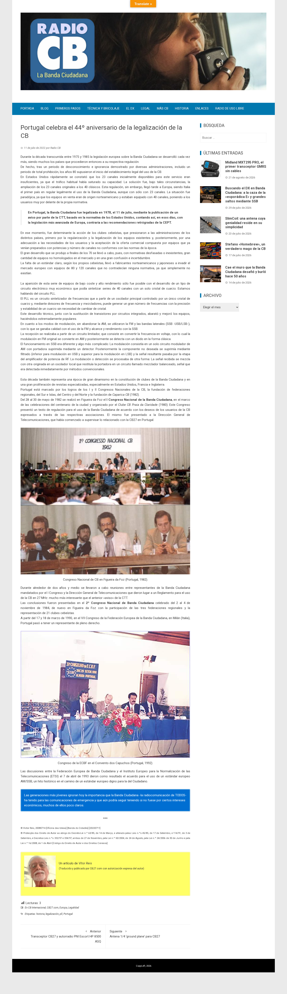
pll (61, 913)
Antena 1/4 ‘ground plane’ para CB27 (135, 933)
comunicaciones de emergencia (72, 800)
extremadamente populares (57, 319)
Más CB (162, 108)
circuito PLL (47, 293)
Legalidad (73, 907)
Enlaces (202, 108)
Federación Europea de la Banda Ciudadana (137, 618)
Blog (45, 108)
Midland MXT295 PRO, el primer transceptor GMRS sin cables (245, 166)
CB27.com (52, 907)
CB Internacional (37, 907)
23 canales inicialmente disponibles (128, 177)
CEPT (167, 222)
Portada (27, 108)
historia (40, 913)
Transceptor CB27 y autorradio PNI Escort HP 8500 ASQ (66, 936)
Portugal (68, 913)
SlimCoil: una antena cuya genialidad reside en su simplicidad (245, 222)
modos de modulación (59, 324)
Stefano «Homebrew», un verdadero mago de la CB (245, 246)
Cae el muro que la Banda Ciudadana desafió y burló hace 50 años (245, 271)
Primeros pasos (67, 108)
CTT (62, 217)
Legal (145, 108)
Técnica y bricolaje (103, 108)
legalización (52, 913)
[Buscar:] (233, 138)
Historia (182, 108)
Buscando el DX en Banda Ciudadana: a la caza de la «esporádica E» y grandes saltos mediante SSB (245, 194)
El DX (130, 108)
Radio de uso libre (229, 108)
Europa (63, 907)
